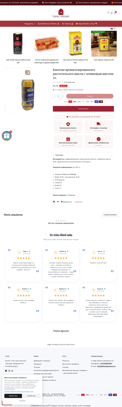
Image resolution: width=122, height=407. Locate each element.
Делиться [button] (79, 201)
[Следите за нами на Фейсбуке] (54, 201)
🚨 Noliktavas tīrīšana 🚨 (48, 24)
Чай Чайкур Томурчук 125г (104, 60)
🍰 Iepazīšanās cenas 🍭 (86, 24)
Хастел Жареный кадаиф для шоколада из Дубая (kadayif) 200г (47, 61)
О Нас (36, 383)
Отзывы (37, 367)
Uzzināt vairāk (9, 388)
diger (49, 344)
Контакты (37, 386)
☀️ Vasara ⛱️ (67, 24)
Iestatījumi (22, 401)
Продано (90, 96)
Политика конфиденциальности (46, 370)
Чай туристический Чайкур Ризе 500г (75, 61)
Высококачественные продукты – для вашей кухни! (74, 371)
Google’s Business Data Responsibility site (18, 391)
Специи (65, 367)
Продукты (29, 24)
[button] (113, 28)
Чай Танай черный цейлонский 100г (18, 61)
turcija (61, 344)
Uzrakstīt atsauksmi (110, 215)
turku (72, 344)
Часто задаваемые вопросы (45, 380)
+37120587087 (106, 363)
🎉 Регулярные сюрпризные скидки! (74, 3)
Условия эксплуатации (43, 374)
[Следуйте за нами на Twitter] (58, 201)
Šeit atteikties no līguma (43, 377)
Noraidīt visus (31, 396)
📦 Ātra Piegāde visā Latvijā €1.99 (39, 3)
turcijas (67, 344)
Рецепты (65, 361)
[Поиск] (109, 13)
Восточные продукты (70, 364)
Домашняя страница (42, 361)
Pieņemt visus (13, 396)
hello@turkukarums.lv (106, 366)
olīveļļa (55, 344)
